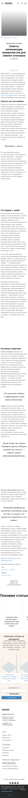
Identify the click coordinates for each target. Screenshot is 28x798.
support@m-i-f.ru (7, 723)
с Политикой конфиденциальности (10, 790)
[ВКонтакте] (13, 783)
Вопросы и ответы (6, 735)
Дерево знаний (6, 737)
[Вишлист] (21, 3)
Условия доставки (6, 740)
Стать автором (5, 747)
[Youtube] (10, 783)
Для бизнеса (5, 755)
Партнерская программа (8, 750)
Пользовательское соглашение (10, 766)
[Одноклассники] (15, 783)
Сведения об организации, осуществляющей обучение (9, 763)
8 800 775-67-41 (8, 715)
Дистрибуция (5, 752)
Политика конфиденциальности (10, 768)
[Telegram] (18, 783)
